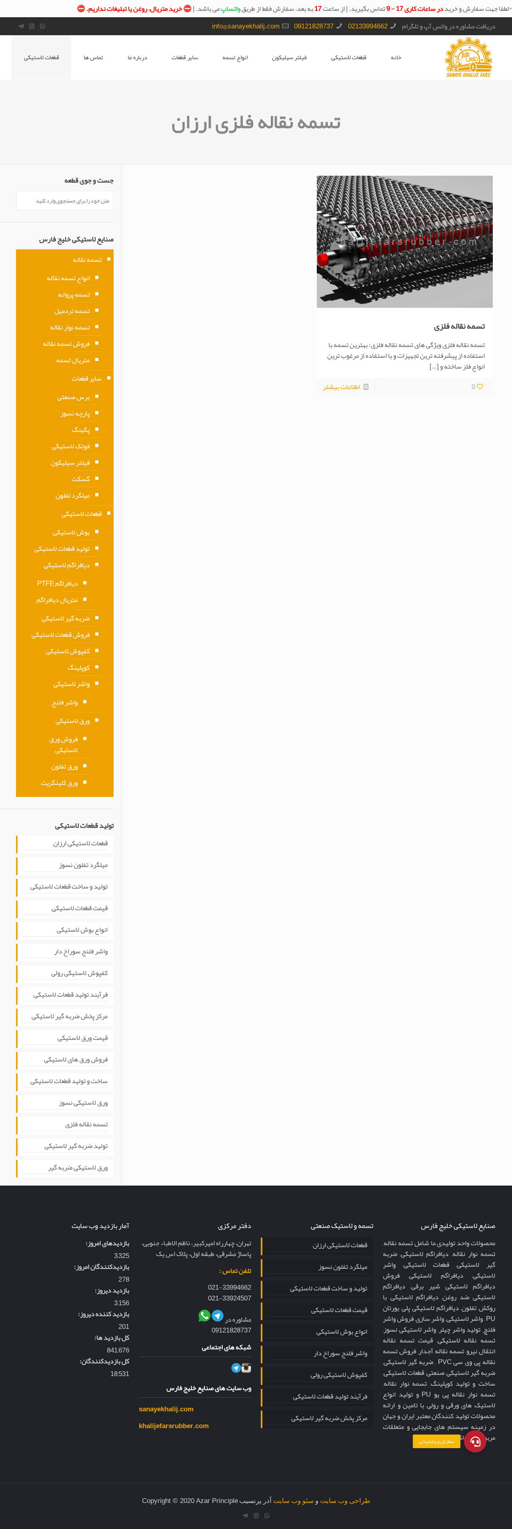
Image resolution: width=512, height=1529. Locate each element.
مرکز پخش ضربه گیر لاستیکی (70, 1017)
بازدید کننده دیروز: (103, 1313)
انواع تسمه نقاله (68, 278)
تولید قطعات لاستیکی (62, 548)
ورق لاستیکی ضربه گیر (78, 1168)
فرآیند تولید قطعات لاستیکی (71, 995)
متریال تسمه (73, 360)
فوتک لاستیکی (71, 446)
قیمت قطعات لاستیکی (80, 909)
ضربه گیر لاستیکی (66, 618)
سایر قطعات (87, 378)
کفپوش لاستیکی (68, 651)
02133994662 (368, 26)
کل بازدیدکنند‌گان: (104, 1361)
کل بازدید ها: (111, 1337)
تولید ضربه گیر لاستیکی (76, 1146)
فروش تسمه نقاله (66, 343)
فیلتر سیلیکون (70, 462)
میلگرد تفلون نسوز (83, 865)
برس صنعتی (73, 396)
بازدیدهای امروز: (107, 1243)
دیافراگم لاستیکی (67, 565)
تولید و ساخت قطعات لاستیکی (69, 887)
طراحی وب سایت (345, 1501)
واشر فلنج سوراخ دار (81, 952)
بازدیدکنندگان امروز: (101, 1266)
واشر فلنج (65, 702)
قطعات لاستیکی (41, 57)
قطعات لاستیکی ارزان (80, 844)
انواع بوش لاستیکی (82, 930)
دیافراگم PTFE (57, 583)
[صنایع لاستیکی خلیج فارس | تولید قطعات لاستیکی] (468, 57)
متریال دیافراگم (57, 599)
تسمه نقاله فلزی (459, 326)
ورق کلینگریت (59, 782)
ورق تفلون (64, 766)
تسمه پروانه (74, 294)
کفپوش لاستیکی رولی (79, 973)
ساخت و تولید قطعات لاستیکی (69, 1082)
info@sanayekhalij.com (246, 26)
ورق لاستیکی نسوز (83, 1103)
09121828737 (314, 26)
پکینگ (81, 429)
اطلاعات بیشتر (341, 386)
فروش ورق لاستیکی (63, 744)
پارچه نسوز (75, 413)
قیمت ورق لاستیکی (83, 1038)
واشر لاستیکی (71, 683)
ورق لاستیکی (73, 720)
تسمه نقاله (87, 259)
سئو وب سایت (293, 1501)
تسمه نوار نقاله (70, 327)
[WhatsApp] (42, 26)
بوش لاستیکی (71, 532)
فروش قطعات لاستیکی (61, 634)
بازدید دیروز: (112, 1290)
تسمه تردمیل (72, 310)
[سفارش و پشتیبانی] (475, 1440)
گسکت (81, 479)
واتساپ (230, 8)
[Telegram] (21, 26)
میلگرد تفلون (73, 495)
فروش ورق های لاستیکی (76, 1060)
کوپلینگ (79, 667)
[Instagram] (32, 26)
